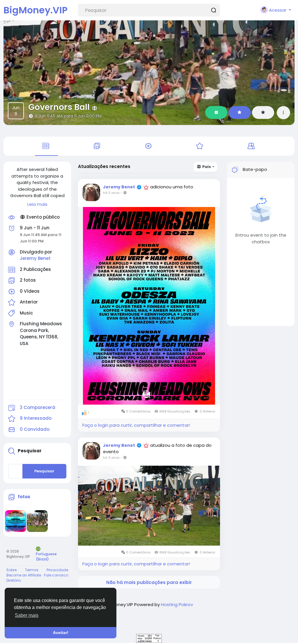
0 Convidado (34, 429)
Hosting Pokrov (177, 604)
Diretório (13, 580)
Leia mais (37, 204)
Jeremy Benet (35, 258)
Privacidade (57, 569)
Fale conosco (56, 575)
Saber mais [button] (26, 615)
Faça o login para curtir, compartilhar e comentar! (136, 425)
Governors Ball (59, 107)
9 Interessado (36, 418)
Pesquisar (44, 471)
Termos (31, 569)
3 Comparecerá (37, 407)
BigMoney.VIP (35, 10)
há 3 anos (111, 192)
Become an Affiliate (23, 575)
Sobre (11, 569)
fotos (24, 497)
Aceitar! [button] (60, 632)
